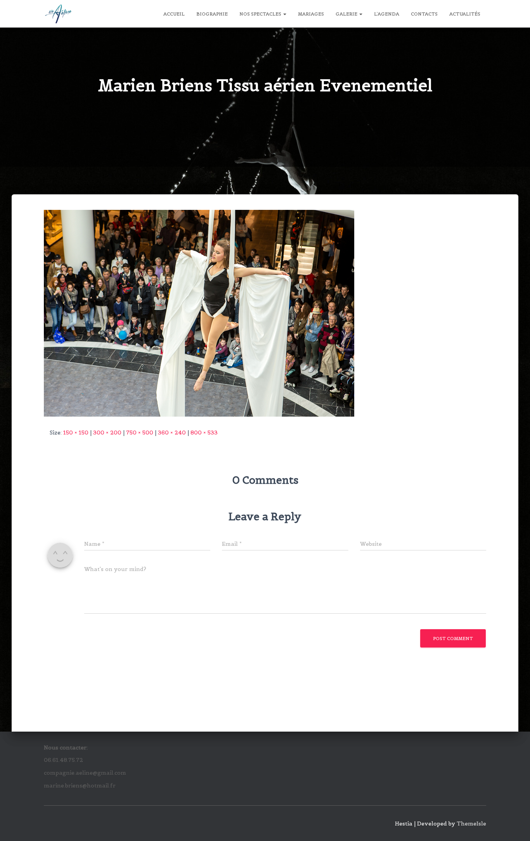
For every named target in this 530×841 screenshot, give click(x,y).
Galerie (347, 14)
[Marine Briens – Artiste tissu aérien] (58, 14)
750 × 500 (139, 432)
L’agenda (386, 14)
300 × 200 (107, 432)
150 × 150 (75, 432)
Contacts (424, 14)
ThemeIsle (471, 823)
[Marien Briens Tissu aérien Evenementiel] (199, 312)
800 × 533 (204, 432)
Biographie (212, 14)
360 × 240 (172, 432)
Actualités (464, 14)
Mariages (311, 14)
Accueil (174, 14)
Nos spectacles (260, 14)
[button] (284, 14)
